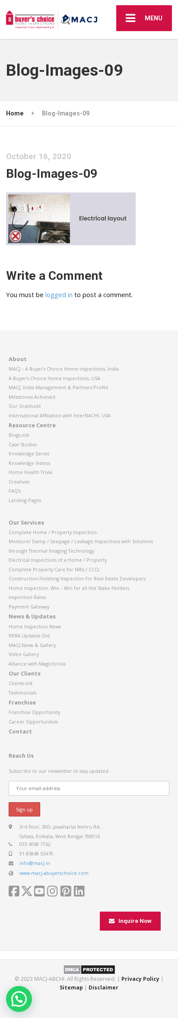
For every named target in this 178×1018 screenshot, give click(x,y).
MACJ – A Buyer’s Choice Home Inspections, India (64, 368)
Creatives (19, 481)
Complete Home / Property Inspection (53, 532)
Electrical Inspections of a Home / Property (58, 560)
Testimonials (22, 692)
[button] (19, 999)
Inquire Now (135, 921)
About (18, 359)
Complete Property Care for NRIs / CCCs (54, 569)
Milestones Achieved (32, 397)
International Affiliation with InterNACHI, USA (60, 415)
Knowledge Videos (29, 463)
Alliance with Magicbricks (37, 663)
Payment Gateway (29, 606)
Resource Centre (32, 425)
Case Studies (23, 444)
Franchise (22, 702)
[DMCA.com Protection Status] (89, 969)
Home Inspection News (35, 626)
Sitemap (71, 987)
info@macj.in (34, 863)
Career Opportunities (33, 721)
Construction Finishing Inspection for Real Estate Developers (77, 578)
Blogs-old (19, 435)
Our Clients (25, 673)
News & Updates (32, 616)
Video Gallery (24, 654)
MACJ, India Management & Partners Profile (58, 387)
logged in (59, 294)
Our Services (26, 522)
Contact (20, 731)
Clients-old (20, 683)
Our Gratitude (25, 406)
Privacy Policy (140, 979)
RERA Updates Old (29, 635)
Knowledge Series (29, 453)
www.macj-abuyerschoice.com (54, 873)
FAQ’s (15, 490)
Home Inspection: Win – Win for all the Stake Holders (69, 588)
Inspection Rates (27, 597)
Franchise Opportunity (34, 712)
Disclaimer (103, 987)
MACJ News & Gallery (32, 645)
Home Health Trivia (30, 472)
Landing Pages (25, 500)
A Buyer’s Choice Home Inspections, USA (54, 378)
